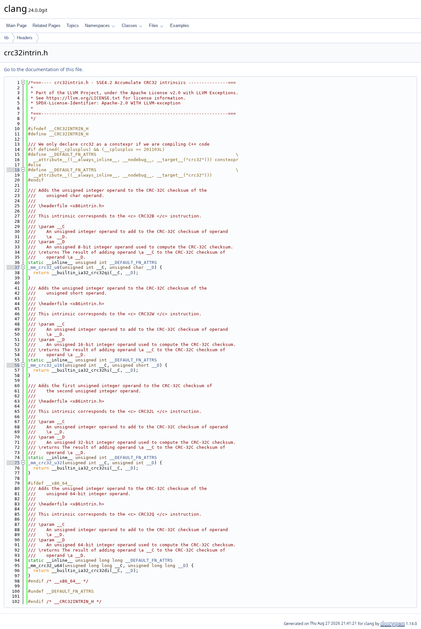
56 (13, 365)
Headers (25, 37)
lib (6, 37)
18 (13, 169)
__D (150, 267)
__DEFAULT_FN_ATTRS (133, 262)
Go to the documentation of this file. (43, 69)
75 (13, 462)
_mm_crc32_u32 (45, 462)
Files (153, 25)
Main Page (16, 25)
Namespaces (97, 25)
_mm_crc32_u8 (44, 267)
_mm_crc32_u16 (45, 365)
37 (13, 267)
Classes (129, 25)
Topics (72, 25)
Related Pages (47, 25)
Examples (179, 25)
